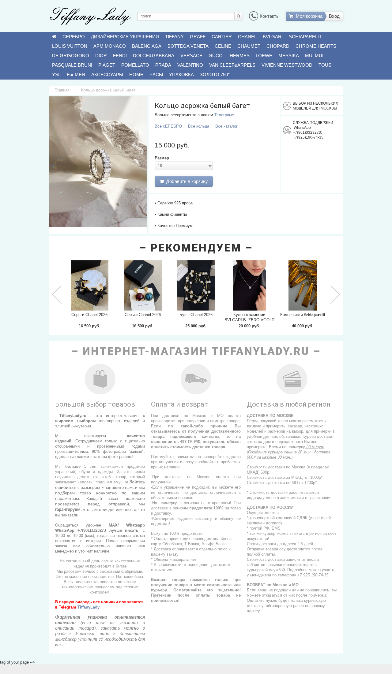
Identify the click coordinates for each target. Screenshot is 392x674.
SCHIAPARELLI (305, 36)
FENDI (120, 55)
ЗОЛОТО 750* (215, 74)
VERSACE (191, 55)
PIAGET (106, 65)
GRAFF (197, 36)
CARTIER (222, 36)
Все (168, 126)
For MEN (76, 74)
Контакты (270, 16)
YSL (56, 74)
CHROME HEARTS (316, 46)
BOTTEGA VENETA (188, 46)
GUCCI (216, 55)
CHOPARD (277, 46)
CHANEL (247, 36)
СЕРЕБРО (73, 36)
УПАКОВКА (181, 74)
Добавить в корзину (186, 181)
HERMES (240, 55)
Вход (334, 16)
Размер (162, 158)
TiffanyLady (88, 607)
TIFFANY (174, 36)
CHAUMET (248, 46)
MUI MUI (314, 55)
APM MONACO (109, 46)
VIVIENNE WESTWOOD (287, 65)
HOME (136, 74)
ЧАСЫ (156, 74)
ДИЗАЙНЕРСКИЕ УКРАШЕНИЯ (125, 36)
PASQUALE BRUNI (72, 65)
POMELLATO (135, 65)
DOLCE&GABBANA (153, 55)
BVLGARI (273, 36)
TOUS (324, 65)
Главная (62, 90)
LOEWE (264, 55)
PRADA (163, 65)
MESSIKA (288, 55)
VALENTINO (190, 65)
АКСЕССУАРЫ (107, 74)
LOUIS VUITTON (69, 46)
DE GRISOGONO (70, 55)
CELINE (223, 46)
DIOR (101, 55)
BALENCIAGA (146, 46)
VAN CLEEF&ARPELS (232, 65)
